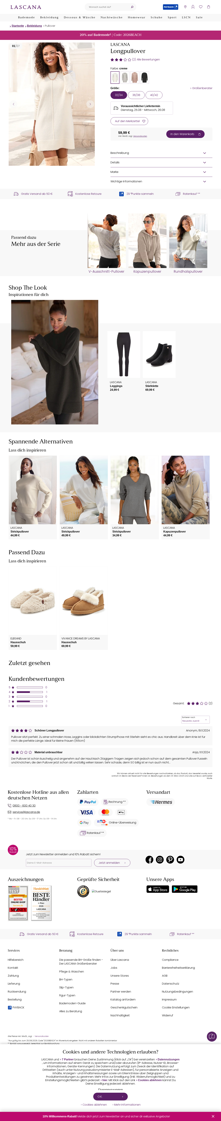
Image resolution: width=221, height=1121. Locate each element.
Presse (114, 984)
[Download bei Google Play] (185, 889)
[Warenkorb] (208, 7)
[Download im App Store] (157, 889)
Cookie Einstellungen (176, 1007)
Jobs (113, 968)
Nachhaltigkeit (120, 1015)
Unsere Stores (119, 976)
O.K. (100, 1097)
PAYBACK (18, 1007)
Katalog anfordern (123, 1000)
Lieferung (14, 984)
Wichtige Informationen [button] (126, 181)
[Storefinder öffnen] (185, 7)
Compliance (170, 960)
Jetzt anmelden (109, 863)
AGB (164, 976)
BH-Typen (65, 979)
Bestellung (15, 1000)
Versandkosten (140, 136)
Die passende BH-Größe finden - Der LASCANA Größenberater (81, 962)
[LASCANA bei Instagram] (160, 860)
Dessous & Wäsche (79, 17)
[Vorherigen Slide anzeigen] (13, 104)
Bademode (26, 17)
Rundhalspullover (188, 272)
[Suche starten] (132, 7)
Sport (172, 17)
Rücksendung (17, 992)
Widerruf (167, 1015)
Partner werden (120, 992)
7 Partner (68, 1059)
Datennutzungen (169, 1059)
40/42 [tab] (154, 95)
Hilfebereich (15, 960)
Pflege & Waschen (71, 972)
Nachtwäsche (112, 17)
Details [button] (114, 162)
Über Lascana (119, 960)
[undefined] (205, 242)
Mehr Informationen (127, 1104)
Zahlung (13, 976)
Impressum (169, 1000)
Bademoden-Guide (72, 1003)
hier (104, 1080)
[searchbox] (106, 7)
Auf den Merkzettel (127, 121)
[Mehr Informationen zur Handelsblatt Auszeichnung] (41, 903)
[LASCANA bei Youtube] (180, 860)
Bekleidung (49, 17)
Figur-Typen (67, 995)
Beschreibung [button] (119, 153)
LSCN (186, 17)
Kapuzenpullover (147, 272)
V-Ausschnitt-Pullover (106, 272)
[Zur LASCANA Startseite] (26, 7)
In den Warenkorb (182, 134)
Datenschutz (170, 984)
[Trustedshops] (83, 891)
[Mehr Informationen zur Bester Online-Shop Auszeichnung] (18, 903)
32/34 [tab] (119, 95)
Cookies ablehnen (150, 1080)
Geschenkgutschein (123, 1007)
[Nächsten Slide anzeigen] (90, 104)
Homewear (137, 17)
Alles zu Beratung (70, 1011)
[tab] (114, 77)
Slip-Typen (66, 987)
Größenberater (202, 88)
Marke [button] (114, 172)
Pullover (50, 26)
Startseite (18, 25)
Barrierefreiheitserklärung (178, 968)
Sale (199, 17)
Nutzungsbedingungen (177, 992)
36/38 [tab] (136, 95)
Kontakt (13, 968)
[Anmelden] (193, 7)
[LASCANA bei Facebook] (149, 860)
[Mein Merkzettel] (201, 7)
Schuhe (157, 17)
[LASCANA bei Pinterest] (170, 860)
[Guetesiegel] (101, 891)
